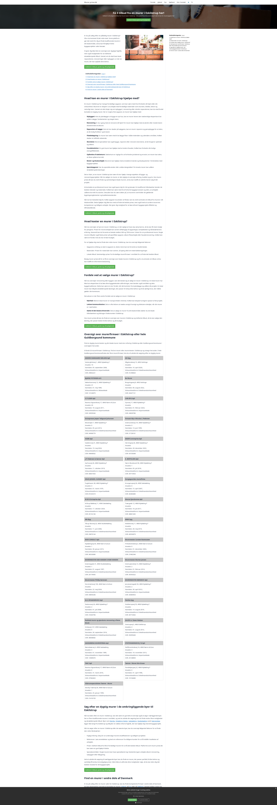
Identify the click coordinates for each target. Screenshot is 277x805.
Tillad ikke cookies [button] (143, 799)
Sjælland (171, 2)
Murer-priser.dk (90, 2)
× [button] (275, 788)
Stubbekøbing (142, 721)
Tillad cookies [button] (132, 799)
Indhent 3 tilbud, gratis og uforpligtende (138, 20)
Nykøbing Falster (122, 721)
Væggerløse (156, 721)
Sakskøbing (133, 721)
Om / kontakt (181, 2)
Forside (152, 2)
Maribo (112, 721)
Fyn (165, 2)
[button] (133, 796)
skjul (103, 74)
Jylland (160, 2)
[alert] (138, 796)
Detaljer (153, 793)
